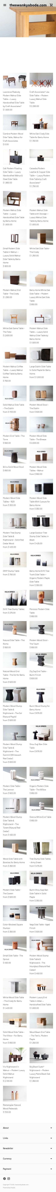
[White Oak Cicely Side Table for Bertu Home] (41, 122)
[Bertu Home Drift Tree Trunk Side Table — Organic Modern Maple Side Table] (41, 559)
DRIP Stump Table (11, 571)
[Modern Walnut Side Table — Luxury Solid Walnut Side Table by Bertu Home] (41, 317)
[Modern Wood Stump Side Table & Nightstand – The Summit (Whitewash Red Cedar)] (15, 733)
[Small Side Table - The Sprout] (15, 944)
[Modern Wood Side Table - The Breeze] (41, 424)
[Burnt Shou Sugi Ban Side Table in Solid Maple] (41, 878)
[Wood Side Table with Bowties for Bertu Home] (15, 847)
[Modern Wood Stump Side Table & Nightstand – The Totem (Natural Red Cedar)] (15, 805)
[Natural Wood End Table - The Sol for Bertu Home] (15, 660)
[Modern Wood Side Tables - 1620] (15, 486)
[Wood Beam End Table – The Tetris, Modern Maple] (41, 1021)
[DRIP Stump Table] (15, 559)
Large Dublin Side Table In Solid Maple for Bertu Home (40, 370)
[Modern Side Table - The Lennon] (15, 774)
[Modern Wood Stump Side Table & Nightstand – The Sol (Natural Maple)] (15, 694)
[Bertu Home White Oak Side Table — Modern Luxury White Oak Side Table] (41, 279)
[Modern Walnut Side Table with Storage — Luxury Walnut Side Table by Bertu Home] (41, 199)
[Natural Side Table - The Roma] (15, 629)
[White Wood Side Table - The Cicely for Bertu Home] (15, 986)
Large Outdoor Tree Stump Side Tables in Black (39, 536)
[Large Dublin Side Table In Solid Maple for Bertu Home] (41, 355)
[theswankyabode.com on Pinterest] (4, 1178)
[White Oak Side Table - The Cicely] (41, 237)
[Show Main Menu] (4, 5)
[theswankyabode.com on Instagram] (8, 1178)
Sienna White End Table (40, 817)
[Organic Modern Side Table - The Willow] (41, 774)
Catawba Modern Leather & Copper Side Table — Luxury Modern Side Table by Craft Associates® (40, 175)
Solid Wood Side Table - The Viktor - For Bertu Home (13, 1035)
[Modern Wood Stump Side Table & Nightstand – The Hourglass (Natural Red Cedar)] (41, 944)
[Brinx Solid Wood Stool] (15, 455)
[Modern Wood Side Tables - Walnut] (41, 455)
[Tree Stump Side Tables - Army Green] (41, 847)
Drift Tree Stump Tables (13, 609)
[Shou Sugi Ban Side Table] (41, 733)
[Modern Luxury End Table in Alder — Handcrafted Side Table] (41, 986)
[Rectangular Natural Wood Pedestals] (15, 1093)
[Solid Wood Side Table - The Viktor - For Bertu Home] (15, 1021)
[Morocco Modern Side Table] (41, 598)
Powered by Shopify (9, 1187)
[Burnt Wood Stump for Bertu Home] (41, 694)
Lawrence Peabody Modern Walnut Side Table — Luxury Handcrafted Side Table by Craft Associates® (13, 99)
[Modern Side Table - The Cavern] (15, 878)
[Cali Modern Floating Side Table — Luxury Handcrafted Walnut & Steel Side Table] (15, 157)
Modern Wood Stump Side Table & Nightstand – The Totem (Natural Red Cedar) (12, 824)
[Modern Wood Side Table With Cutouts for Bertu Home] (41, 486)
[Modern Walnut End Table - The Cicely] (15, 279)
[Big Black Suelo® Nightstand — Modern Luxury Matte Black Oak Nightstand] (41, 1055)
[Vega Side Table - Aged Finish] (41, 913)
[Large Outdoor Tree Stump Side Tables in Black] (41, 521)
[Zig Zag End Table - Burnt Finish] (41, 660)
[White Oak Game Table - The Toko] (15, 317)
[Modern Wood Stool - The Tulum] (41, 629)
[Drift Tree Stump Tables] (15, 598)
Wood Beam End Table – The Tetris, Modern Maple (40, 1035)
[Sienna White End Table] (41, 805)
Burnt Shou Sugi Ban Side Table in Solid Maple (39, 893)
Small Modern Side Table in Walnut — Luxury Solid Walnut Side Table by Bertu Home (11, 255)
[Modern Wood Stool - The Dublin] (41, 393)
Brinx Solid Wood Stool (13, 467)
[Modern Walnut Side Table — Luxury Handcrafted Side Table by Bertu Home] (15, 199)
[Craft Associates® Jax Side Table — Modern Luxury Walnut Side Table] (41, 80)
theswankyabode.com (22, 1184)
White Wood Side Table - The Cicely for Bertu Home (13, 1001)
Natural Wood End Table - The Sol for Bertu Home (14, 675)
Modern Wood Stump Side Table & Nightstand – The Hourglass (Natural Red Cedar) (40, 962)
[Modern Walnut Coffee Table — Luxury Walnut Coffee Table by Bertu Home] (15, 355)
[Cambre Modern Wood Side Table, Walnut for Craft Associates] (15, 122)
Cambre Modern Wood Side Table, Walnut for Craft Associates (13, 137)
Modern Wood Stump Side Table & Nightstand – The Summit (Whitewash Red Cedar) (12, 751)
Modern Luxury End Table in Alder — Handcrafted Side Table (40, 1001)
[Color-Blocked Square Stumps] (15, 913)
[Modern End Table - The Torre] (15, 424)
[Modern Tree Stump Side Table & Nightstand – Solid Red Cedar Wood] (15, 521)
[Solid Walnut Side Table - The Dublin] (15, 393)
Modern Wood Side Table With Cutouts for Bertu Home (40, 501)
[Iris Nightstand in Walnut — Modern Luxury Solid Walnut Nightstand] (15, 1055)
